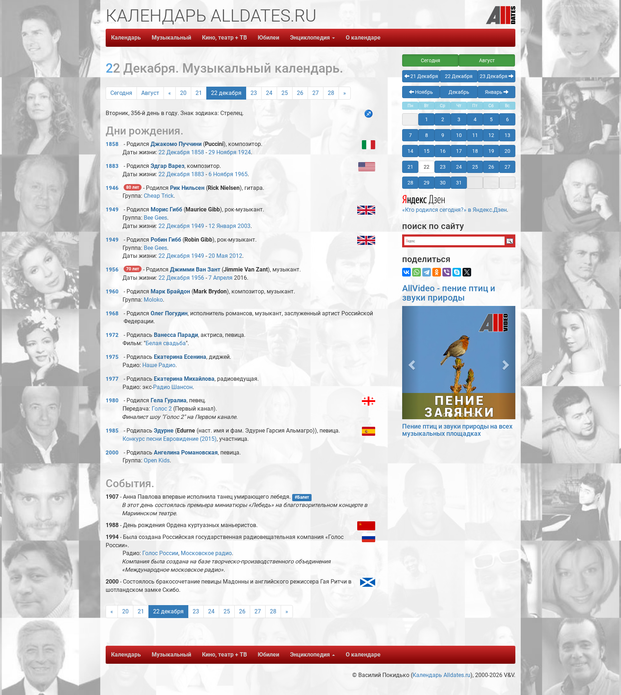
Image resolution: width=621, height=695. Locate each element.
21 (199, 93)
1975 (112, 357)
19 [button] (491, 151)
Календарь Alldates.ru (441, 675)
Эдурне (164, 430)
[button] (410, 362)
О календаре (363, 37)
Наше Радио (158, 365)
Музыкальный (171, 37)
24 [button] (459, 167)
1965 (241, 174)
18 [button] (475, 151)
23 (253, 93)
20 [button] (507, 151)
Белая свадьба (166, 343)
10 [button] (459, 135)
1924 (244, 152)
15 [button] (426, 151)
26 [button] (491, 167)
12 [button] (491, 135)
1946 (112, 188)
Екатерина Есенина (180, 356)
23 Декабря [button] (494, 76)
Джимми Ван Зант (195, 269)
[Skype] (456, 272)
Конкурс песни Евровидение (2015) (170, 438)
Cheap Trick (159, 195)
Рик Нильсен (187, 187)
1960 (112, 291)
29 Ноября (222, 152)
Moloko (153, 299)
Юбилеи (268, 37)
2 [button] (442, 119)
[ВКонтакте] (406, 272)
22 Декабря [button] (459, 76)
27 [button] (507, 167)
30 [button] (443, 183)
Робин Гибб (166, 239)
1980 (112, 400)
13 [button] (507, 135)
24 (269, 93)
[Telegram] (426, 272)
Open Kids (157, 460)
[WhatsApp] (416, 272)
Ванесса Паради (176, 335)
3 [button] (458, 119)
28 (331, 93)
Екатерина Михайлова (184, 378)
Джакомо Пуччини (176, 144)
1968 (112, 313)
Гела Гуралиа (169, 400)
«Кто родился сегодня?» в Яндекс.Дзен (454, 209)
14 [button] (410, 151)
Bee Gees (155, 217)
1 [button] (426, 119)
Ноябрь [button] (423, 92)
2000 (112, 452)
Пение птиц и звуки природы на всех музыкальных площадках (457, 429)
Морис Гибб (166, 209)
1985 (112, 430)
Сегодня (121, 93)
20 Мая (218, 255)
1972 (112, 335)
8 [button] (426, 135)
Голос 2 (162, 408)
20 (183, 93)
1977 (112, 379)
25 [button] (475, 167)
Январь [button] (494, 92)
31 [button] (459, 183)
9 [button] (442, 135)
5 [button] (491, 119)
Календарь (126, 37)
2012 (235, 255)
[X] (467, 272)
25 (284, 93)
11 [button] (475, 135)
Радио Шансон (173, 387)
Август (150, 93)
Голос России (160, 553)
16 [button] (443, 151)
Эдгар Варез (167, 166)
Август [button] (487, 60)
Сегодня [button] (430, 60)
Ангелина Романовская (186, 452)
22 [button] (426, 167)
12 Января (222, 226)
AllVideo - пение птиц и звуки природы (448, 293)
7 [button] (410, 135)
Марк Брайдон (170, 291)
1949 (112, 209)
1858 (112, 144)
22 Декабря (174, 152)
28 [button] (410, 183)
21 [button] (410, 167)
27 (315, 93)
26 (300, 93)
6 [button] (507, 119)
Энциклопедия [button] (310, 37)
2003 (244, 226)
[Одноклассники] (436, 272)
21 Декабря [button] (423, 76)
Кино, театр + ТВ (224, 37)
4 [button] (475, 119)
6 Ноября (220, 174)
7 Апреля (220, 277)
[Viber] (446, 272)
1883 (112, 166)
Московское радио (206, 553)
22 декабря (226, 93)
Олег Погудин (169, 313)
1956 (112, 269)
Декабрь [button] (458, 92)
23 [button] (443, 167)
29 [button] (426, 183)
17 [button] (459, 151)
